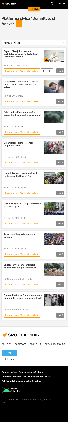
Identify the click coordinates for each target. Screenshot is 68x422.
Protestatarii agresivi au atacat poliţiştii (20, 236)
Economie (35, 343)
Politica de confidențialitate (37, 376)
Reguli (40, 372)
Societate (20, 343)
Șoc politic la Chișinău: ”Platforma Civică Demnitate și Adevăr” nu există (22, 84)
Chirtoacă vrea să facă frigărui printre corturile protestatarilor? (20, 266)
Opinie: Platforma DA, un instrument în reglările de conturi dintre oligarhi (23, 296)
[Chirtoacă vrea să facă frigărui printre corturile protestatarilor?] (54, 269)
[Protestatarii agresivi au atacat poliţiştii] (54, 239)
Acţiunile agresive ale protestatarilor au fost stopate (23, 205)
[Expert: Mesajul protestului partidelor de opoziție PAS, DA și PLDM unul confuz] (54, 56)
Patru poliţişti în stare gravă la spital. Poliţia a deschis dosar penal (22, 113)
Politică (6, 343)
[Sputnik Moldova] (10, 4)
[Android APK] (11, 390)
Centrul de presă (27, 372)
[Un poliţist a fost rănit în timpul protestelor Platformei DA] (54, 178)
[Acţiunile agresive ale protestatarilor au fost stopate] (54, 208)
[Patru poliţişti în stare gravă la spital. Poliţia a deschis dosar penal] (54, 117)
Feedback (37, 381)
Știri (44, 71)
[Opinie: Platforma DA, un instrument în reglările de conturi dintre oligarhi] (54, 300)
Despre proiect (9, 372)
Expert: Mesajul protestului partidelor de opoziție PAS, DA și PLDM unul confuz (21, 54)
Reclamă (16, 376)
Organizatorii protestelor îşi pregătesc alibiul (18, 144)
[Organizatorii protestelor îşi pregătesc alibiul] (54, 147)
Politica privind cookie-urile (16, 381)
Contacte (6, 376)
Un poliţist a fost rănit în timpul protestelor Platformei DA (20, 174)
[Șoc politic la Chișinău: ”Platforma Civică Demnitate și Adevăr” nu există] (54, 86)
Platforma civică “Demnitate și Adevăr (22, 71)
